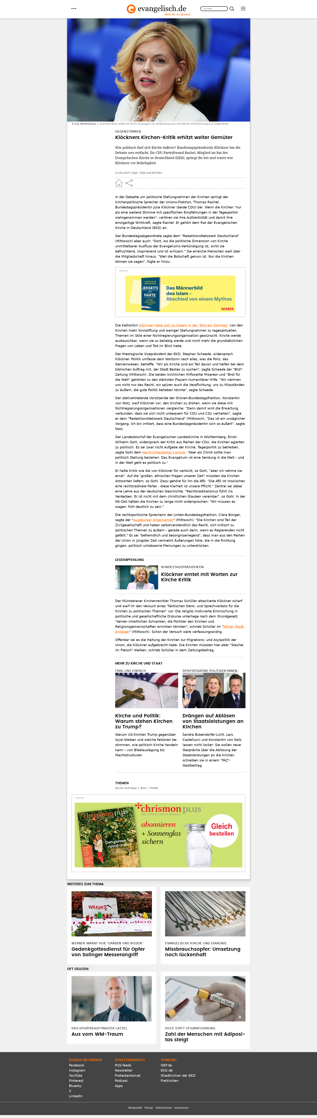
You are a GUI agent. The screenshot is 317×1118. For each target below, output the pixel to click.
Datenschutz (164, 1107)
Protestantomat (127, 1075)
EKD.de (167, 1070)
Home (119, 183)
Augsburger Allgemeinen (153, 520)
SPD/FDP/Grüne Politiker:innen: (210, 671)
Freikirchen (169, 1081)
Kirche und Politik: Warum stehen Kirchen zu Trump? (144, 721)
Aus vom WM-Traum (97, 1034)
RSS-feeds (123, 1065)
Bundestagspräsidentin (182, 567)
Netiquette (135, 1107)
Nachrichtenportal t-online (163, 452)
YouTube (75, 1075)
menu (74, 8)
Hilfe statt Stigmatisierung (190, 1028)
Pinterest (76, 1081)
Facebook (76, 1065)
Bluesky (75, 1086)
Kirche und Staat (126, 788)
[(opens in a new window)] (180, 294)
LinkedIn (75, 1096)
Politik (154, 788)
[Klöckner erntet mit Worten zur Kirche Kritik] (136, 577)
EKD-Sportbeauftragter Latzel (99, 1028)
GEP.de (166, 1065)
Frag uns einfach (130, 671)
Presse (149, 1107)
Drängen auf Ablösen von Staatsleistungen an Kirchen (213, 721)
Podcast (121, 1081)
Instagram (77, 1070)
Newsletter (123, 1070)
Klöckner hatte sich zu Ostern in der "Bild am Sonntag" (184, 325)
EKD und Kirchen (151, 172)
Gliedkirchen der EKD (178, 1075)
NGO (143, 788)
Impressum (181, 1107)
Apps (119, 1086)
